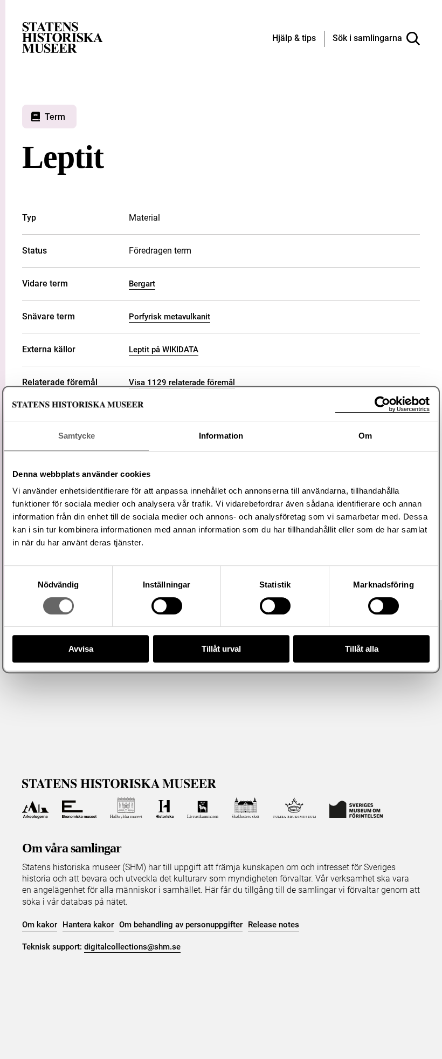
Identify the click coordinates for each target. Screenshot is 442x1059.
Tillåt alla (361, 648)
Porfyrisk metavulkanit (169, 317)
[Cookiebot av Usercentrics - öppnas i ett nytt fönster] (382, 404)
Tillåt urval (221, 648)
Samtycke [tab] (76, 435)
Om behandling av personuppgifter (181, 925)
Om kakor (39, 925)
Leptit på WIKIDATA (163, 349)
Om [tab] (365, 435)
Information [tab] (221, 435)
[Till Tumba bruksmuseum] (294, 808)
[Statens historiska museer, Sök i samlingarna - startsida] (62, 37)
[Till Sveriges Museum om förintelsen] (356, 808)
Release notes (273, 925)
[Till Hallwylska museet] (126, 808)
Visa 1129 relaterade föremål (182, 382)
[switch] (166, 605)
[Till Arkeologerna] (35, 808)
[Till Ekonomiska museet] (79, 808)
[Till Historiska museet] (165, 808)
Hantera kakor (88, 925)
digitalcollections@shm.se (132, 947)
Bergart (142, 284)
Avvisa (80, 648)
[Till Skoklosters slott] (246, 808)
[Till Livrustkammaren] (202, 808)
